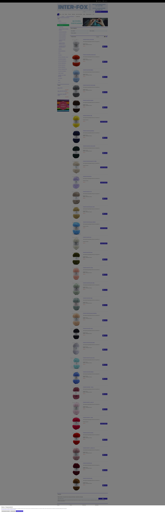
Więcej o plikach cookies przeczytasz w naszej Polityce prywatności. (8, 509)
